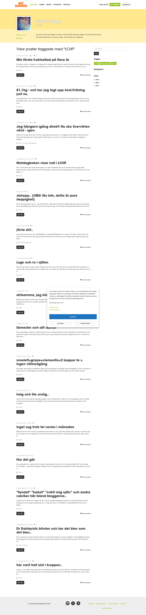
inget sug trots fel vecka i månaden (45, 427)
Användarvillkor (113, 604)
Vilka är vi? (104, 4)
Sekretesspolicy (101, 604)
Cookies (91, 604)
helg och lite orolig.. (32, 394)
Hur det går (25, 459)
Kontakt (122, 604)
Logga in (126, 4)
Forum (41, 4)
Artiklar (66, 4)
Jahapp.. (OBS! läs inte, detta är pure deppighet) (46, 197)
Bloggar (33, 4)
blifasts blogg (48, 21)
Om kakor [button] (60, 323)
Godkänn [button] (73, 316)
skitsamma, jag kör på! (35, 295)
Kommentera (86, 75)
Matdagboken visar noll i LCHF (41, 163)
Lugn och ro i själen (32, 262)
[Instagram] (68, 603)
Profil (22, 35)
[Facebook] (73, 603)
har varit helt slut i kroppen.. (39, 565)
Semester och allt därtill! (36, 327)
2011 (96, 86)
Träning (25, 143)
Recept (48, 4)
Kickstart (57, 4)
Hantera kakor (107, 608)
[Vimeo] (78, 603)
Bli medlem (115, 4)
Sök (96, 53)
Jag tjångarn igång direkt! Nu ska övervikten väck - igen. (53, 128)
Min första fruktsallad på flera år (42, 59)
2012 (96, 83)
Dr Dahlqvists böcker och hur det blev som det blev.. (50, 530)
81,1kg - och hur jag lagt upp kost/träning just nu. (50, 92)
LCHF (20, 70)
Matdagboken (32, 143)
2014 (96, 80)
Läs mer (20, 75)
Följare (20, 38)
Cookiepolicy (53, 307)
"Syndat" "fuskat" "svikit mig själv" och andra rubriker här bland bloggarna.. (53, 494)
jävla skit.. (24, 229)
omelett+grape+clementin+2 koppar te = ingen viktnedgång (49, 362)
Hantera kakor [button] (85, 323)
